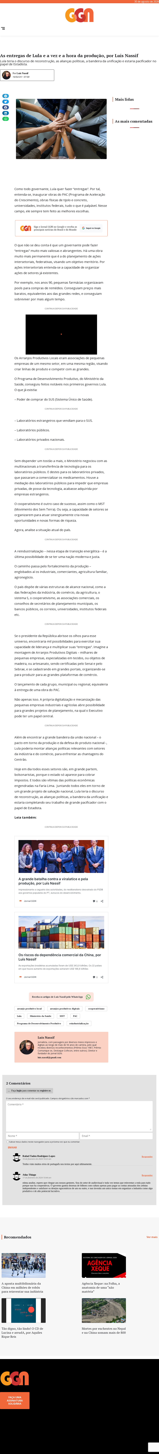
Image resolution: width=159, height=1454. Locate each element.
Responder (147, 1156)
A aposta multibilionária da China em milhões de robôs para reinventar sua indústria (22, 1287)
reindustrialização (79, 1023)
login (19, 1090)
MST (62, 1016)
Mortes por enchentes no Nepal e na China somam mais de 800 (104, 1330)
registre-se (45, 1090)
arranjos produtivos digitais (65, 1008)
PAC (75, 1016)
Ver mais (152, 1237)
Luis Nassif (22, 73)
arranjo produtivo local (29, 1008)
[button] (5, 96)
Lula (19, 1016)
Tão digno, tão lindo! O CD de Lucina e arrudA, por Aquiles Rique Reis (22, 1332)
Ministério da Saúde (40, 1016)
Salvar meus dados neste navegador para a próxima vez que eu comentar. (44, 1142)
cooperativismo (96, 1008)
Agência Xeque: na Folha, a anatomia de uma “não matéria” (101, 1287)
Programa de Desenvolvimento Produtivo (39, 1023)
